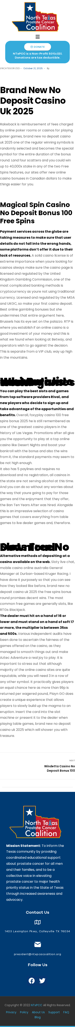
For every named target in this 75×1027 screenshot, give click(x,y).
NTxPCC (36, 1005)
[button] (37, 37)
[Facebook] (32, 981)
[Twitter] (42, 981)
